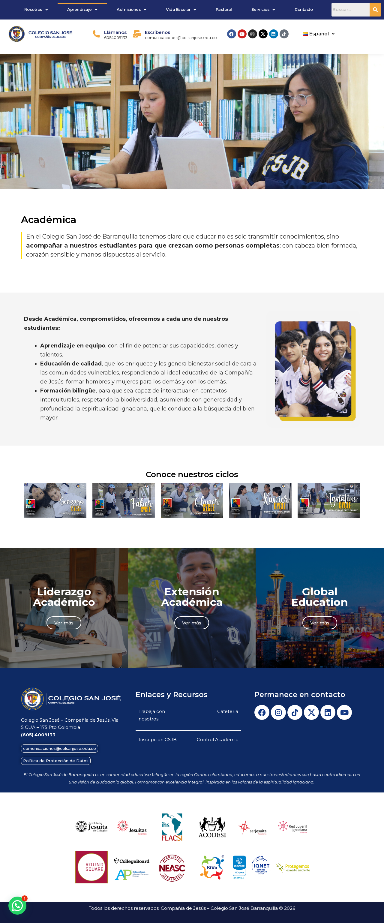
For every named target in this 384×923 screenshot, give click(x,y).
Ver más (64, 623)
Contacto (304, 9)
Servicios (260, 9)
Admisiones (129, 9)
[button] (36, 9)
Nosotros (33, 9)
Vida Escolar (178, 9)
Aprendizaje (79, 9)
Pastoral (224, 9)
